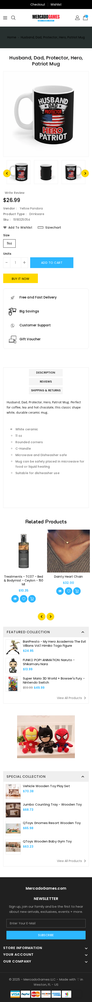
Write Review (15, 193)
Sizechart (53, 227)
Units (7, 253)
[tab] (46, 373)
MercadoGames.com (46, 888)
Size (6, 235)
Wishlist (56, 4)
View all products (72, 698)
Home (11, 37)
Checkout (37, 4)
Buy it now (20, 279)
